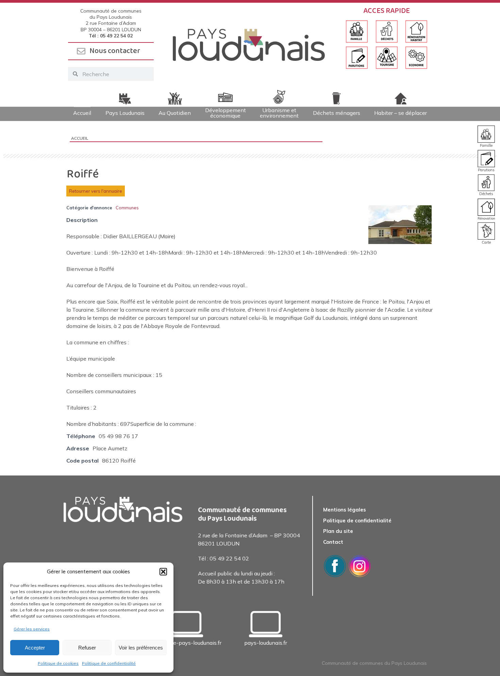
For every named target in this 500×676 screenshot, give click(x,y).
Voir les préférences (141, 648)
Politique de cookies (58, 663)
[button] (163, 571)
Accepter (35, 648)
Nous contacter (114, 51)
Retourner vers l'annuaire (95, 191)
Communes (127, 207)
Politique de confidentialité (109, 663)
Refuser (87, 648)
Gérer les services (32, 628)
